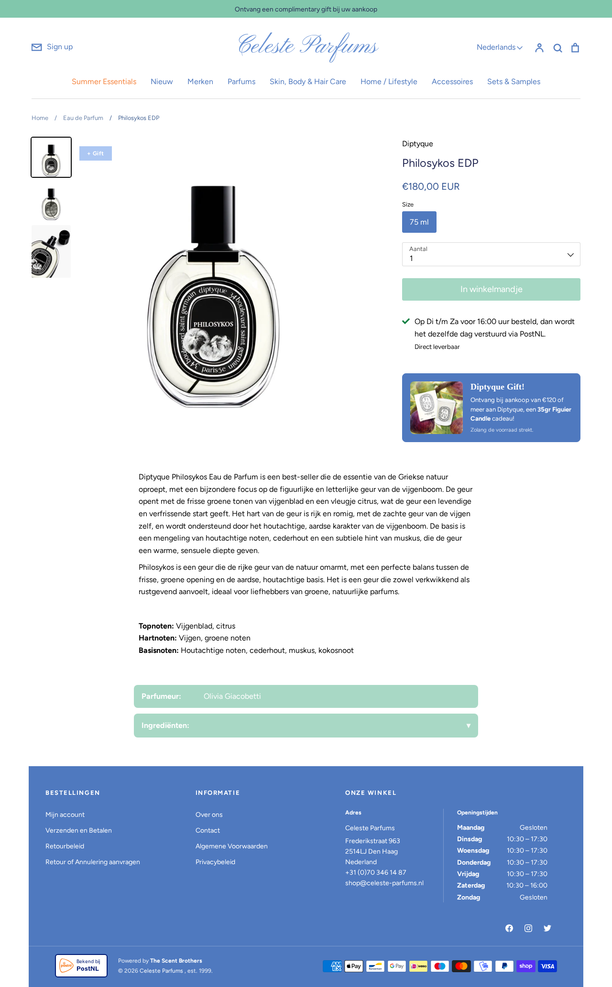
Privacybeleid (215, 862)
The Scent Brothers (176, 960)
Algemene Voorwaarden (232, 846)
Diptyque (417, 143)
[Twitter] (547, 928)
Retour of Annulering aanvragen (92, 862)
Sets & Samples (513, 81)
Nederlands (496, 47)
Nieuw (162, 81)
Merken (200, 81)
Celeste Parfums (306, 47)
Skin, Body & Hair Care (308, 81)
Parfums (241, 81)
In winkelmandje (491, 289)
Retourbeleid (64, 846)
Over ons (209, 815)
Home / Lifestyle (389, 81)
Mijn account (65, 815)
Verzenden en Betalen (78, 830)
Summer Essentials (104, 81)
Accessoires (452, 81)
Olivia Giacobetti (232, 696)
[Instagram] (528, 928)
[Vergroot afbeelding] (436, 407)
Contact (208, 830)
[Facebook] (509, 928)
